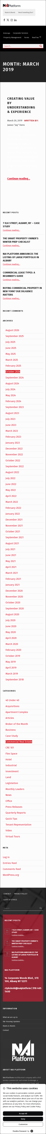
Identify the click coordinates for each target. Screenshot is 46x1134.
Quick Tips (11, 818)
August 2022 (12, 472)
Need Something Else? (25, 12)
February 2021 (13, 578)
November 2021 (14, 525)
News (9, 795)
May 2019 (11, 661)
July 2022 (10, 478)
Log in (6, 857)
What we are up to (10, 1017)
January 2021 (13, 584)
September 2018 (15, 679)
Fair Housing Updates (11, 1021)
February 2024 (13, 401)
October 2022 (13, 460)
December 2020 (14, 590)
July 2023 (10, 419)
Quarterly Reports (16, 812)
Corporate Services (20, 33)
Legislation (12, 783)
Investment (12, 771)
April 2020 (11, 638)
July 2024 (10, 389)
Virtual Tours (13, 836)
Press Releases (14, 806)
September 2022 (15, 466)
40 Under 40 (12, 700)
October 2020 (13, 602)
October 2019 (13, 655)
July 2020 (10, 620)
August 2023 (12, 413)
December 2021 (14, 519)
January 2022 (13, 513)
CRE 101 (10, 747)
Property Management (12, 37)
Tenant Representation (18, 824)
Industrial (11, 765)
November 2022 (14, 454)
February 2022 (13, 507)
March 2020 (12, 644)
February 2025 (13, 365)
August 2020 (12, 614)
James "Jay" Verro (16, 125)
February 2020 (13, 649)
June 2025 (11, 347)
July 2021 (10, 549)
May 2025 (11, 353)
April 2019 (11, 667)
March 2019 (12, 673)
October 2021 (13, 531)
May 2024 (11, 395)
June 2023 (11, 425)
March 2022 (12, 501)
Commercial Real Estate (19, 741)
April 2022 (11, 496)
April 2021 (11, 567)
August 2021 (12, 543)
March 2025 (12, 359)
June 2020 (11, 626)
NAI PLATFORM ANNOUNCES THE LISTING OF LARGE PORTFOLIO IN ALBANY (21, 257)
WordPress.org (11, 874)
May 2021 (11, 561)
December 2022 (14, 448)
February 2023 (13, 436)
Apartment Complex (17, 712)
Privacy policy (20, 894)
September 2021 (15, 537)
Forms (26, 37)
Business (11, 729)
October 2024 (13, 371)
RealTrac (36, 37)
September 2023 (15, 407)
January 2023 (13, 442)
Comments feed (12, 869)
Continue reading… (18, 178)
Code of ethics (10, 900)
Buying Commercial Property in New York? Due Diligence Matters (22, 291)
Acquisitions (12, 706)
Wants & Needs (10, 12)
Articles (10, 717)
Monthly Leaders (15, 789)
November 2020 (14, 596)
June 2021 (11, 555)
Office (9, 801)
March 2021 (12, 572)
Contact (7, 894)
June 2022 (11, 484)
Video (9, 830)
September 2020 (15, 608)
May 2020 (11, 632)
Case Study (12, 735)
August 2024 (12, 383)
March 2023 (12, 430)
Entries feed (10, 863)
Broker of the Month (17, 723)
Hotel (9, 759)
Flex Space (11, 753)
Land (8, 777)
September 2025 (15, 336)
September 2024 (15, 377)
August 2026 (12, 330)
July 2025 (10, 341)
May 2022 (11, 490)
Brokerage (6, 33)
